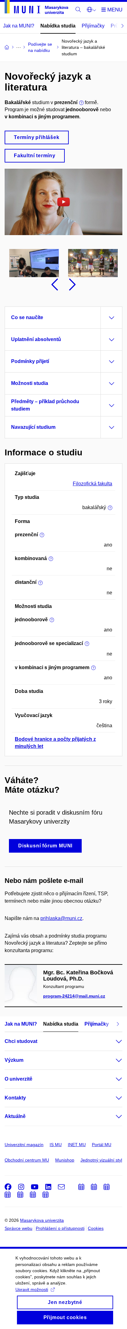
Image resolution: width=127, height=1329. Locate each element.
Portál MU (101, 1144)
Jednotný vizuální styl (101, 1160)
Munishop (64, 1160)
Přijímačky (93, 25)
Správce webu (18, 1228)
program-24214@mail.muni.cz (74, 996)
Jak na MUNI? (18, 25)
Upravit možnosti (31, 1289)
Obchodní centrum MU (27, 1160)
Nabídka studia (58, 25)
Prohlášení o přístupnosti (60, 1228)
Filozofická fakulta (92, 483)
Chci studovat (21, 1041)
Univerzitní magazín (24, 1144)
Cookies (96, 1228)
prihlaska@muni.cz (61, 918)
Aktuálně (15, 1116)
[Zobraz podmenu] (113, 1041)
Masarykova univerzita (42, 1220)
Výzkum (14, 1060)
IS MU (56, 1144)
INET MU (77, 1144)
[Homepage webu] (36, 8)
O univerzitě (18, 1079)
